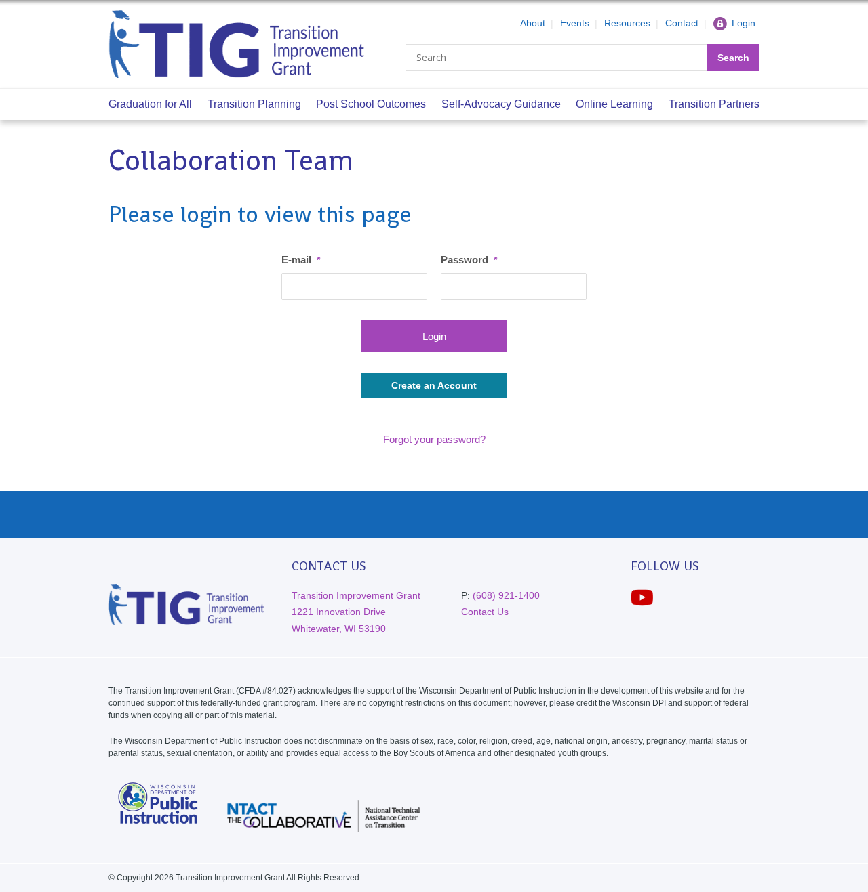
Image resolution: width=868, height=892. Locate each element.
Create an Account (434, 385)
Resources (627, 23)
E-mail (300, 260)
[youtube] (642, 597)
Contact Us (485, 611)
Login (743, 23)
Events (574, 23)
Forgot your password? (434, 439)
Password (469, 260)
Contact (681, 23)
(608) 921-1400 (506, 595)
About (532, 23)
